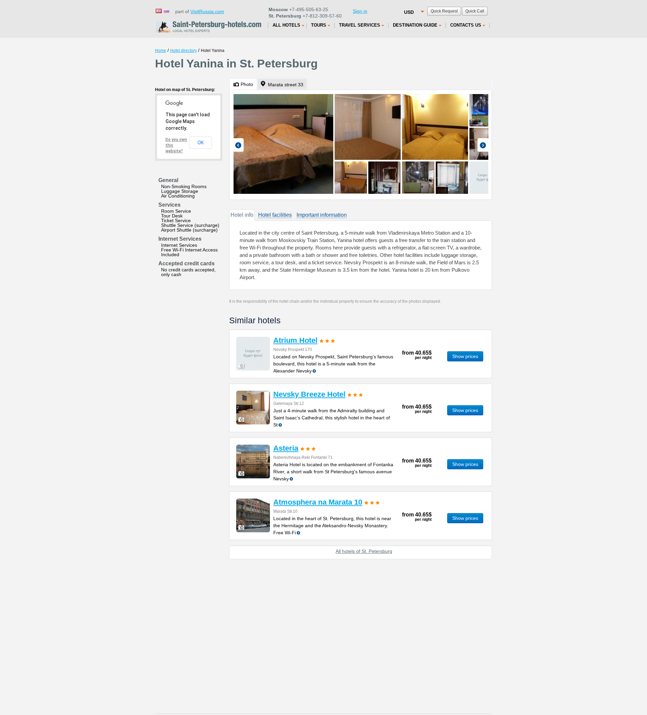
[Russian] (166, 10)
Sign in (360, 11)
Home (160, 50)
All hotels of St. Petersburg (364, 551)
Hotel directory (183, 50)
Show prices (465, 356)
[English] (158, 10)
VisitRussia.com (207, 11)
